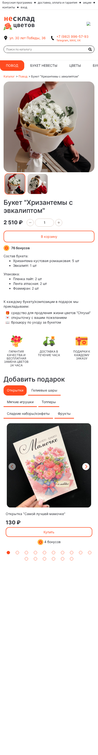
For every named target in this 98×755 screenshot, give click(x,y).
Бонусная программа (17, 2)
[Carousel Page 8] (71, 552)
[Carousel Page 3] (26, 552)
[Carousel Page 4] (35, 552)
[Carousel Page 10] (89, 552)
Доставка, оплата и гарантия (57, 2)
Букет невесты (43, 65)
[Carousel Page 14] (53, 558)
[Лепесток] (90, 24)
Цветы (75, 65)
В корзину (49, 236)
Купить (49, 532)
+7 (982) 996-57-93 (72, 36)
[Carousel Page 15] (62, 558)
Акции (87, 2)
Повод (12, 65)
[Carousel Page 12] (35, 558)
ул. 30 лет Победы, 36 (28, 38)
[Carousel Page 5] (44, 552)
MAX (73, 40)
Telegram (62, 40)
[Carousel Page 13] (44, 558)
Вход (24, 7)
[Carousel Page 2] (17, 552)
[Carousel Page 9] (80, 552)
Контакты (8, 7)
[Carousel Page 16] (71, 558)
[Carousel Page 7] (62, 552)
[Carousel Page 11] (26, 558)
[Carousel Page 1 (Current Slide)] (8, 552)
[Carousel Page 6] (53, 552)
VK (79, 40)
